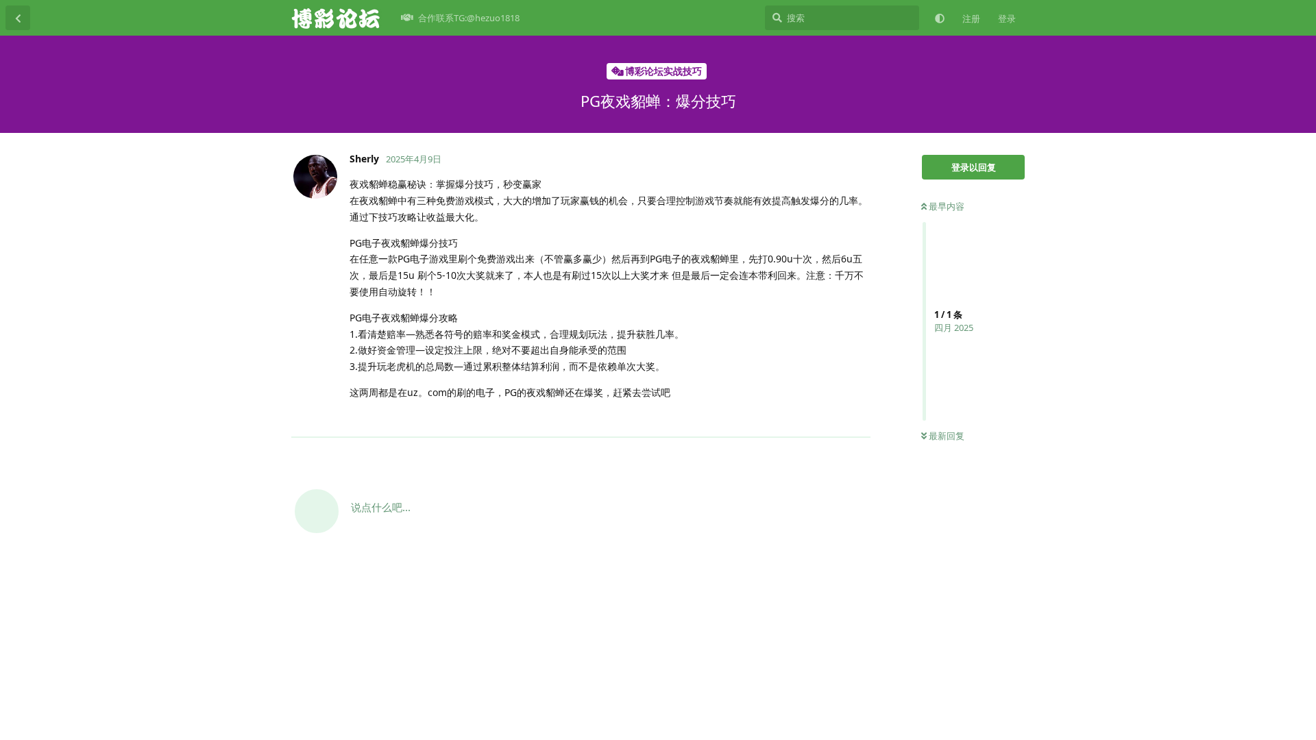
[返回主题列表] (17, 17)
